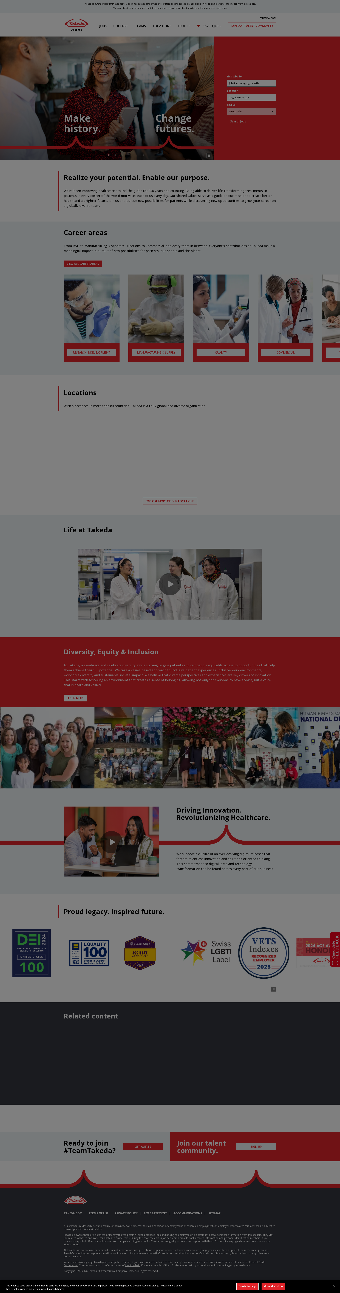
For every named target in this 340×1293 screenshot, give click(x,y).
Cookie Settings (247, 1286)
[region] (170, 1286)
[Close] (334, 1286)
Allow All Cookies (273, 1286)
